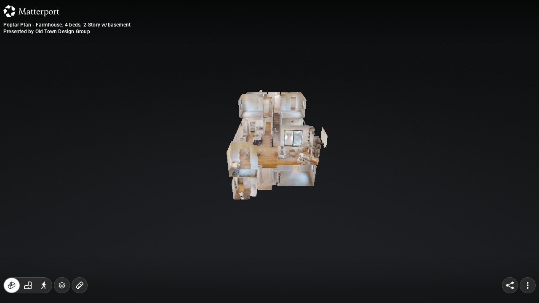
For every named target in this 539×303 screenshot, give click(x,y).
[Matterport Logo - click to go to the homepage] (31, 11)
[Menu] (528, 285)
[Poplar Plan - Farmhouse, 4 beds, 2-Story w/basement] (269, 151)
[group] (27, 285)
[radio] (12, 285)
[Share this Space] (510, 285)
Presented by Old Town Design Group (46, 32)
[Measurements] (80, 285)
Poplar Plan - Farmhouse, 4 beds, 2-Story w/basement (67, 25)
